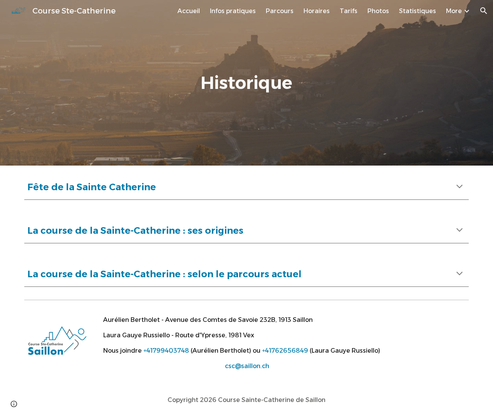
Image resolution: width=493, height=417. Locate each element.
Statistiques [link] (417, 11)
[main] (246, 83)
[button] (484, 11)
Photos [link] (378, 11)
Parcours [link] (279, 11)
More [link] (454, 11)
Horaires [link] (317, 11)
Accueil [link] (189, 11)
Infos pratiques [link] (233, 11)
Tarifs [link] (348, 11)
